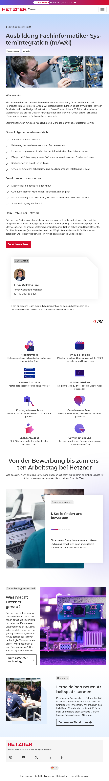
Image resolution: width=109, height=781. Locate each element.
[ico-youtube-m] (23, 757)
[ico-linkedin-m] (49, 757)
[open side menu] (102, 9)
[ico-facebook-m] (62, 757)
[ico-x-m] (36, 757)
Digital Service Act (80, 776)
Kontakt (38, 776)
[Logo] (54, 744)
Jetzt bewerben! (18, 244)
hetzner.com (26, 776)
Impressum (49, 776)
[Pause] (10, 564)
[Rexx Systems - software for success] (98, 321)
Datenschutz (62, 776)
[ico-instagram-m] (11, 757)
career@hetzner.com (73, 306)
